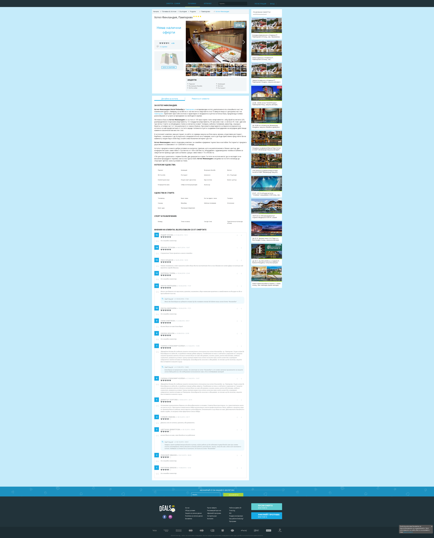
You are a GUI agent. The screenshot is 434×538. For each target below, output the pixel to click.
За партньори (212, 516)
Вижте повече (408, 532)
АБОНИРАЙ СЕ (233, 495)
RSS (230, 513)
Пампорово (189, 109)
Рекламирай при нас (214, 510)
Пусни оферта (212, 508)
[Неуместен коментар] (243, 235)
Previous (188, 41)
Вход (272, 4)
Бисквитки (188, 519)
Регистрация (260, 4)
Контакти (210, 519)
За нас (187, 508)
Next (244, 41)
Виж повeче (265, 506)
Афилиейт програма (214, 513)
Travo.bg (232, 510)
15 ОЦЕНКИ (163, 47)
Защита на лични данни (193, 513)
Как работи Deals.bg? (236, 519)
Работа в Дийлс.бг (235, 508)
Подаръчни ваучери (236, 516)
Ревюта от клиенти (200, 98)
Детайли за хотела (169, 98)
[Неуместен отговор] (242, 299)
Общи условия (190, 510)
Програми (232, 521)
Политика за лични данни (194, 516)
